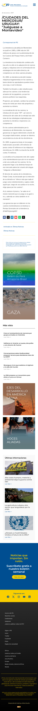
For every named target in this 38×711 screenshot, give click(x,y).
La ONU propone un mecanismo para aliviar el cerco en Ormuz (17, 376)
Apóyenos (8, 621)
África (7, 650)
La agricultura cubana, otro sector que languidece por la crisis (17, 507)
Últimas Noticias (18, 227)
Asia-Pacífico (9, 659)
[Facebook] (8, 596)
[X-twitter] (13, 596)
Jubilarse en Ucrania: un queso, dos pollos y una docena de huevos (18, 344)
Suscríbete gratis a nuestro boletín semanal (19, 568)
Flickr (6, 641)
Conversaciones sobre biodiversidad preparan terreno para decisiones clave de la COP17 (19, 355)
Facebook (8, 638)
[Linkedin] (29, 596)
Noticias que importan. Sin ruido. (19, 558)
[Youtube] (24, 596)
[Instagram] (18, 596)
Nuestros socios (10, 616)
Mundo (7, 667)
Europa (7, 661)
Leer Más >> (7, 337)
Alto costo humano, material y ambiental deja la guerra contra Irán (18, 480)
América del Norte (10, 656)
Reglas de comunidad (11, 644)
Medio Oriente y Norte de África (14, 664)
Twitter (7, 636)
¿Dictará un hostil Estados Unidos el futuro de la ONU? (17, 534)
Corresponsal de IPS (10, 42)
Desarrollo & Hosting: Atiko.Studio (19, 703)
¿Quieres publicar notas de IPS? (14, 624)
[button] (4, 217)
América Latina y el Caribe (13, 653)
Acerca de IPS (9, 613)
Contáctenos (8, 618)
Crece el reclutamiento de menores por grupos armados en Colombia (18, 334)
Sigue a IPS (8, 630)
